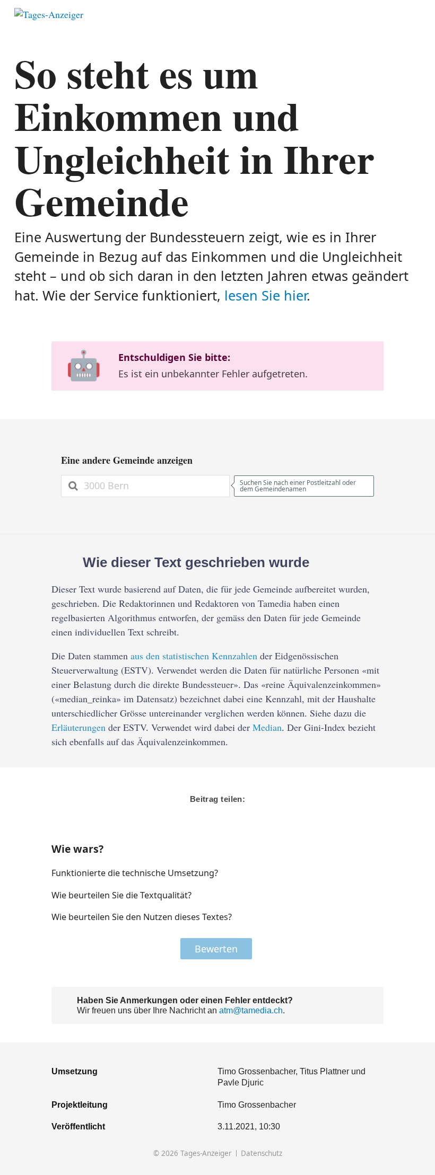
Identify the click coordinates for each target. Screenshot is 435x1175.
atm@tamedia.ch (251, 1010)
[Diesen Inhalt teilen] (415, 14)
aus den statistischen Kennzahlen (193, 655)
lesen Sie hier (265, 295)
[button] (341, 873)
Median (267, 727)
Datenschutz (261, 1153)
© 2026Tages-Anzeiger (192, 1153)
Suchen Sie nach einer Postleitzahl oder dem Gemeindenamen (298, 485)
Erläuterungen (78, 727)
